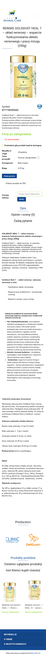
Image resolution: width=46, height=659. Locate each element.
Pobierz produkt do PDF (16, 183)
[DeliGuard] (21, 539)
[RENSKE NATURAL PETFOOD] (39, 106)
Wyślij (21, 199)
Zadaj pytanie (9, 176)
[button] (23, 635)
